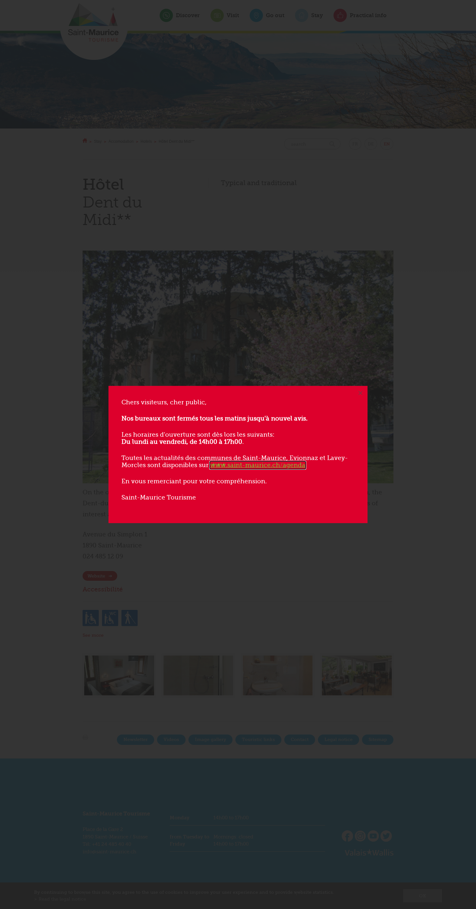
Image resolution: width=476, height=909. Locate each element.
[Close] (360, 393)
